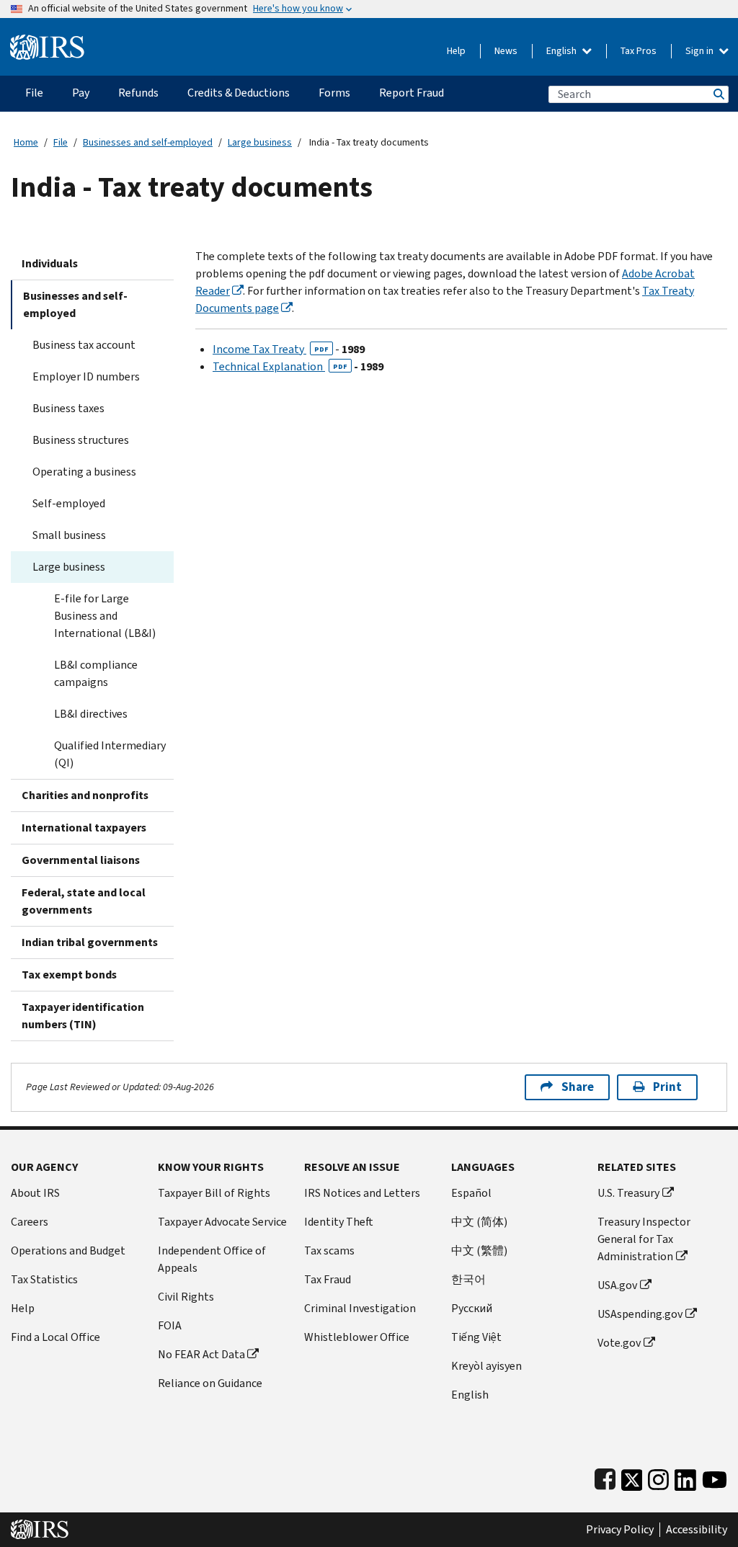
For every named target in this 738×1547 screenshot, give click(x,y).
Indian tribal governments (90, 942)
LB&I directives (91, 713)
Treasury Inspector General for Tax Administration (643, 1239)
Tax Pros (639, 51)
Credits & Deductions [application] (238, 92)
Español (471, 1192)
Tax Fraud (327, 1279)
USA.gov (617, 1285)
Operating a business (84, 471)
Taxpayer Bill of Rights (214, 1192)
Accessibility (696, 1530)
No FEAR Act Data (201, 1354)
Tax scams (329, 1250)
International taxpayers (84, 827)
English (562, 51)
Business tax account (83, 344)
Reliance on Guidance (210, 1383)
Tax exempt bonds (69, 974)
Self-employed (68, 503)
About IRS (35, 1192)
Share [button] (577, 1087)
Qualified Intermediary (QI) (110, 754)
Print (667, 1087)
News (505, 51)
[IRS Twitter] (632, 1477)
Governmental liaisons (81, 860)
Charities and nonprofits (85, 795)
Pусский (471, 1308)
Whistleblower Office (356, 1337)
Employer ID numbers (86, 376)
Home (26, 142)
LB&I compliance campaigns (96, 673)
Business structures (80, 439)
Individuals (50, 263)
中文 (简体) (479, 1221)
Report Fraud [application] (411, 92)
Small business (69, 535)
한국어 (468, 1279)
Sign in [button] (700, 51)
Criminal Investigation (360, 1308)
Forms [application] (334, 92)
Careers (29, 1221)
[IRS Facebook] (605, 1477)
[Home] (47, 41)
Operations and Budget (68, 1250)
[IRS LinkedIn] (685, 1477)
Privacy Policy (620, 1530)
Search (717, 94)
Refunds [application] (138, 92)
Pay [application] (80, 92)
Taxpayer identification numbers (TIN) (83, 1015)
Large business (260, 142)
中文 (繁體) (479, 1250)
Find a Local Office (55, 1337)
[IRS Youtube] (714, 1477)
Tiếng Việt (476, 1337)
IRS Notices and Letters (362, 1192)
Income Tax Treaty (271, 349)
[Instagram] (658, 1477)
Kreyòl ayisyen (486, 1365)
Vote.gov (619, 1342)
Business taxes (68, 408)
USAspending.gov (640, 1313)
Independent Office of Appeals (212, 1259)
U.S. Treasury (628, 1192)
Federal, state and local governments (84, 901)
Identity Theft (338, 1221)
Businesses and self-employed (148, 142)
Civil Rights (186, 1296)
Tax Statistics (44, 1279)
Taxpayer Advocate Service (222, 1221)
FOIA (170, 1325)
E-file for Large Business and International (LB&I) (105, 616)
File (60, 142)
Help (456, 51)
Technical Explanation (280, 366)
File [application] (34, 92)
